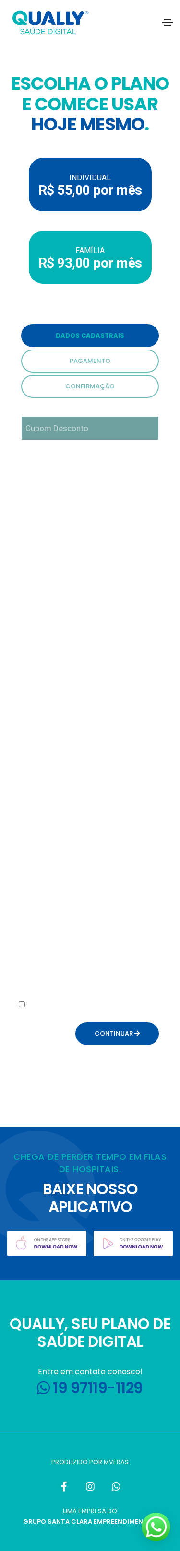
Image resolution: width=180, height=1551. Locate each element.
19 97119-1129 (96, 1388)
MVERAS (116, 1462)
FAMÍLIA (90, 258)
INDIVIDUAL (90, 185)
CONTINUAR (114, 1033)
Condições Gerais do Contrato (75, 1016)
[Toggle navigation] (167, 22)
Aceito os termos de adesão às (78, 1010)
